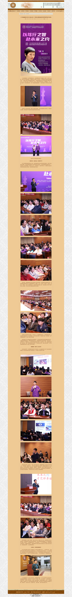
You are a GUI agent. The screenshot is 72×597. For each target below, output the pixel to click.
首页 (24, 13)
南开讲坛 (27, 13)
